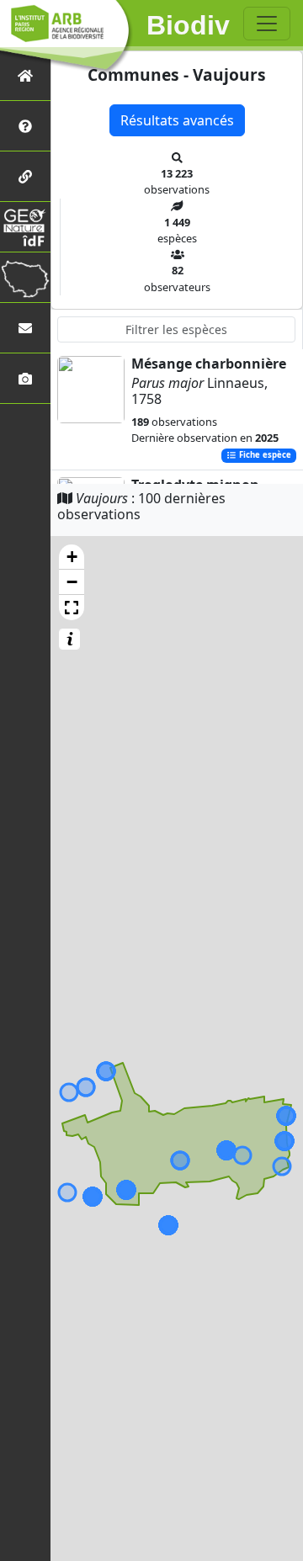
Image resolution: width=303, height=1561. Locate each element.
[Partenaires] (25, 176)
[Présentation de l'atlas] (25, 126)
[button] (71, 557)
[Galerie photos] (25, 378)
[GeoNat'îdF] (25, 227)
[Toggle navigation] (266, 23)
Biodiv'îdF (188, 25)
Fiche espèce (264, 455)
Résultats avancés (177, 120)
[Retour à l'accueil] (25, 75)
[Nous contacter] (25, 328)
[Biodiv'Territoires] (25, 277)
